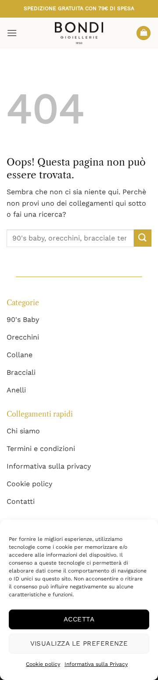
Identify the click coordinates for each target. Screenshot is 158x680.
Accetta (79, 619)
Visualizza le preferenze (79, 643)
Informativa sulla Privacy (96, 664)
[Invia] (142, 238)
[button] (12, 33)
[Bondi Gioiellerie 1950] (79, 33)
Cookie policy (43, 664)
